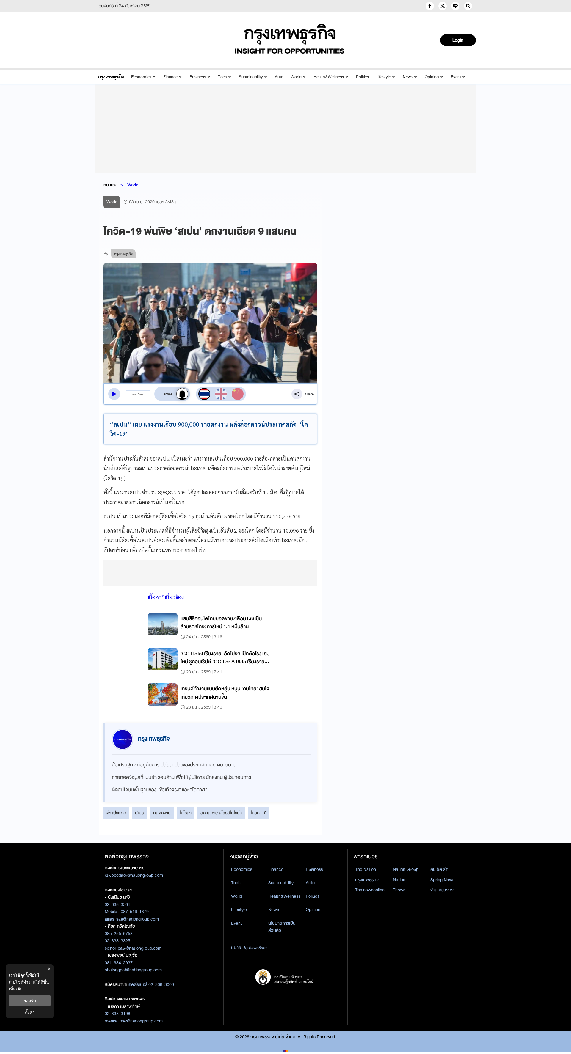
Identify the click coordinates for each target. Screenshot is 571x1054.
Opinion (432, 77)
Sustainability (251, 77)
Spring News (442, 880)
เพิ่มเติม (16, 989)
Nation (399, 880)
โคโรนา (186, 813)
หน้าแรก (110, 185)
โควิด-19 (258, 813)
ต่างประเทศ (116, 813)
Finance (170, 77)
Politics (362, 77)
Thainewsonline (370, 890)
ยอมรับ (29, 1000)
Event (456, 77)
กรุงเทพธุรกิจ (367, 880)
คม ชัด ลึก (439, 869)
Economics (141, 77)
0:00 (134, 394)
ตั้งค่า (30, 1012)
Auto (279, 77)
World (296, 77)
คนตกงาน (162, 813)
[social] (430, 6)
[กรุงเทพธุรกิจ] (111, 77)
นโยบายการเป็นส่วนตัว (282, 926)
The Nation (365, 869)
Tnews (399, 890)
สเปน (139, 813)
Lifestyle (383, 77)
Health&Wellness (328, 77)
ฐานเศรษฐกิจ (442, 890)
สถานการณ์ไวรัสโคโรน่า (221, 813)
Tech (222, 77)
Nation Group (405, 869)
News (408, 77)
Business (197, 77)
